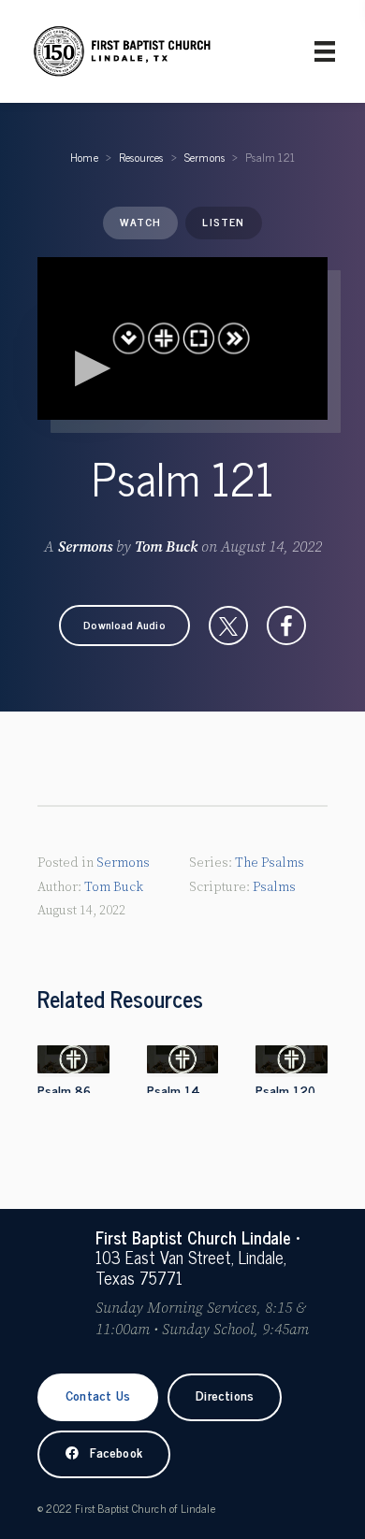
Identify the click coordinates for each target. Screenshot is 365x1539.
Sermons (204, 157)
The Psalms (269, 863)
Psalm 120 (285, 1089)
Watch (140, 221)
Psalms (274, 887)
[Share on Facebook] (286, 625)
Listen (223, 221)
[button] (124, 625)
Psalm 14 (173, 1089)
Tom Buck (166, 547)
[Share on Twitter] (228, 625)
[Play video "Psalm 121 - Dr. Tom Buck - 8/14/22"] (182, 338)
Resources (141, 157)
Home (84, 157)
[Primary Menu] (324, 51)
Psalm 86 (64, 1089)
